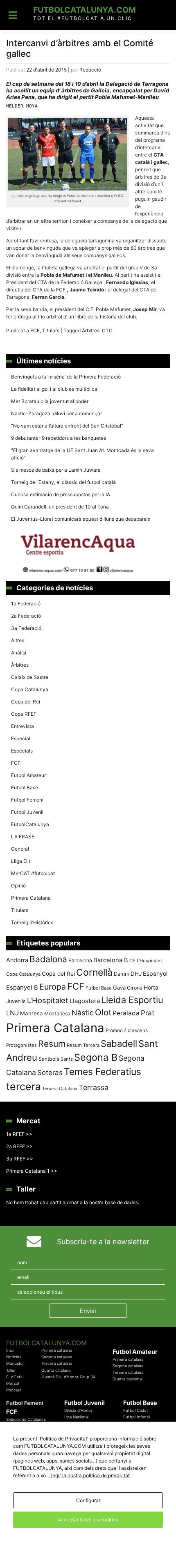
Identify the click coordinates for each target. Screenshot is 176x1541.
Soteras (50, 1072)
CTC (107, 330)
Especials (22, 751)
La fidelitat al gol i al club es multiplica (54, 389)
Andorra (17, 959)
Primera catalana (56, 1350)
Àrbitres (90, 330)
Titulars (50, 330)
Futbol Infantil (136, 1417)
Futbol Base (24, 787)
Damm (121, 973)
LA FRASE (22, 836)
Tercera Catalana (59, 1088)
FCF (35, 330)
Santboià (48, 1059)
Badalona (48, 959)
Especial (20, 738)
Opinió (18, 885)
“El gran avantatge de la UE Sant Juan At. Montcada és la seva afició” (82, 454)
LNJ (12, 1013)
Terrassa (93, 1087)
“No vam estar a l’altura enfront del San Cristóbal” (67, 426)
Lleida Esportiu (132, 999)
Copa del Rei (25, 702)
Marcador (15, 1363)
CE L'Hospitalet (145, 960)
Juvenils (16, 1001)
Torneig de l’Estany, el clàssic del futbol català (63, 482)
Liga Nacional (76, 1417)
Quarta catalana (55, 1370)
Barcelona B (110, 960)
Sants (67, 1059)
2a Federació (26, 616)
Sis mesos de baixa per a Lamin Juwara (56, 470)
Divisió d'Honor (78, 1410)
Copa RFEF (23, 714)
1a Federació (26, 603)
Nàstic (83, 1012)
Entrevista (22, 726)
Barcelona (80, 960)
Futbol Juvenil (27, 812)
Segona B (95, 1057)
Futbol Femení (27, 800)
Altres (17, 640)
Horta (151, 987)
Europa (52, 987)
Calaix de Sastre (29, 677)
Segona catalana (56, 1357)
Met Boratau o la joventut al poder (49, 401)
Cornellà (94, 972)
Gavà (119, 987)
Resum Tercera (83, 1045)
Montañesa (57, 1013)
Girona (134, 988)
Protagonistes (21, 1045)
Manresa (31, 1013)
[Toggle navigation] (13, 15)
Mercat (13, 1383)
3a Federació (26, 628)
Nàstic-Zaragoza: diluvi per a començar (56, 413)
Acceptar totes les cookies (88, 1519)
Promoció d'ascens (127, 1030)
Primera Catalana (31, 898)
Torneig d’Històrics (32, 922)
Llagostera (85, 1001)
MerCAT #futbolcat (33, 873)
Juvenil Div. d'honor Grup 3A (68, 1377)
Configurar (88, 1500)
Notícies (13, 1357)
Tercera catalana (56, 1363)
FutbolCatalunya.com (84, 10)
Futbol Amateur (28, 775)
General (20, 849)
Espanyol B (22, 987)
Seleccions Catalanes (26, 1419)
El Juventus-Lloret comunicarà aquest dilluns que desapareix (80, 519)
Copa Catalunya (29, 689)
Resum (51, 1043)
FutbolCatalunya (30, 824)
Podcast (13, 1390)
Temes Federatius (102, 1071)
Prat (147, 1012)
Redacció (90, 70)
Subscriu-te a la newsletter (103, 1241)
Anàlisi (18, 653)
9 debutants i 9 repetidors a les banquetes (58, 438)
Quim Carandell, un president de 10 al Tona (60, 507)
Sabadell (119, 1043)
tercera (23, 1086)
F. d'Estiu (15, 1377)
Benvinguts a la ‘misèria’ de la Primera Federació (66, 377)
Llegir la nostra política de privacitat (89, 1475)
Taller (11, 1370)
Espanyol (155, 973)
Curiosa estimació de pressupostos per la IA (60, 494)
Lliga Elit (20, 861)
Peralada (126, 1013)
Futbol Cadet (135, 1410)
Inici (10, 1350)
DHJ (136, 973)
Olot (103, 1012)
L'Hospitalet (47, 1000)
